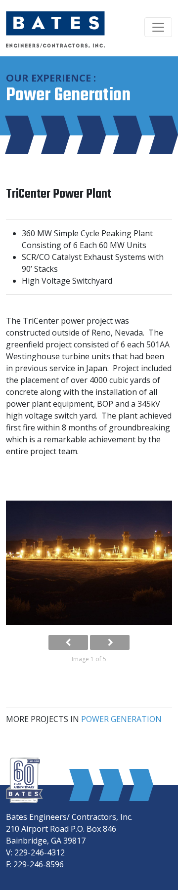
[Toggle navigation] (158, 27)
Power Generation (121, 719)
